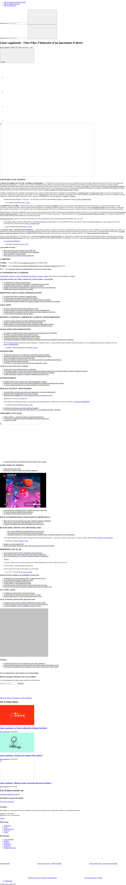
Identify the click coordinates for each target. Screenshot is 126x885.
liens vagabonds (5, 47)
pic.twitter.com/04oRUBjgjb (83, 199)
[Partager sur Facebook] (17, 78)
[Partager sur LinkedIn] (17, 106)
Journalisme (3, 794)
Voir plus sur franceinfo (7, 801)
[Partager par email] (17, 120)
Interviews (7, 843)
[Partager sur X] (17, 92)
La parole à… (8, 846)
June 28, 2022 (33, 347)
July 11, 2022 (25, 244)
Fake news (7, 830)
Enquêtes (6, 841)
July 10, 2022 (26, 202)
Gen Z (5, 827)
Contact (2, 818)
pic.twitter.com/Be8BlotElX (82, 402)
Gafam (6, 832)
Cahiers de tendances (10, 848)
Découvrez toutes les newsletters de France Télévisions (16, 698)
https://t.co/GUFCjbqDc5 (105, 538)
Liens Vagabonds (9, 839)
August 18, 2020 (27, 572)
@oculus (6, 559)
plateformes (10, 794)
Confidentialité (8, 881)
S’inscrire (20, 683)
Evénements (7, 844)
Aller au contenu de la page (12, 4)
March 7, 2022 (23, 541)
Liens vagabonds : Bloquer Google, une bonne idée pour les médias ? (26, 783)
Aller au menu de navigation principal (15, 2)
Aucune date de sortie (6, 218)
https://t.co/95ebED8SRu (11, 344)
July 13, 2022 (28, 226)
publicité (16, 794)
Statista (73, 276)
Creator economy (9, 829)
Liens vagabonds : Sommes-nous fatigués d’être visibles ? (21, 755)
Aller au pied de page (10, 5)
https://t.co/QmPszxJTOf (32, 223)
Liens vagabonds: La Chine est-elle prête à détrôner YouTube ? (23, 728)
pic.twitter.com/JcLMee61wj (12, 241)
